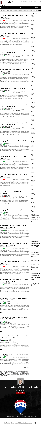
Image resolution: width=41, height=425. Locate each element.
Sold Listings (32, 21)
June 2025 (32, 41)
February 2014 (32, 203)
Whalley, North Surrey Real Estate (35, 283)
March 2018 (32, 141)
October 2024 (32, 50)
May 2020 (32, 111)
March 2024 (32, 58)
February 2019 (32, 128)
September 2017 (33, 149)
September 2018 (33, 133)
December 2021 (33, 89)
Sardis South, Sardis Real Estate (6, 54)
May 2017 (32, 154)
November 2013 (33, 207)
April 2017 (32, 155)
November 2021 (33, 90)
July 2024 (32, 54)
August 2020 (32, 107)
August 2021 (32, 93)
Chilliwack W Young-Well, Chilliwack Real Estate (18, 371)
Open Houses (32, 20)
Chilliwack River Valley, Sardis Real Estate (9, 371)
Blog (27, 7)
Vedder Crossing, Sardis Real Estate (35, 277)
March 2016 (32, 172)
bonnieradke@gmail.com (35, 1)
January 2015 (32, 189)
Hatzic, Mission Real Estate (34, 257)
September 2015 (33, 180)
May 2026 (32, 28)
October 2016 (32, 163)
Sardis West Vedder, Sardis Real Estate (7, 37)
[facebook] (19, 395)
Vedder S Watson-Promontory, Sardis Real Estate (24, 374)
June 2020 (32, 110)
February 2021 (32, 99)
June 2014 (32, 198)
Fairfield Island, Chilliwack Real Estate (35, 251)
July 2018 (32, 136)
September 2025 (33, 37)
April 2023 (32, 71)
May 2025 (32, 42)
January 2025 (32, 47)
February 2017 (32, 158)
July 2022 (32, 80)
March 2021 (32, 98)
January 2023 (32, 73)
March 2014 (32, 202)
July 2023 (32, 67)
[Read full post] (6, 20)
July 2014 (32, 197)
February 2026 (32, 32)
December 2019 (33, 116)
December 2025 (33, 34)
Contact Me (37, 7)
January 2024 (32, 60)
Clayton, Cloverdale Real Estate (35, 245)
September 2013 (33, 210)
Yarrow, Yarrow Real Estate (34, 286)
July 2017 (32, 151)
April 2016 (32, 171)
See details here (19, 39)
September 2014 (33, 194)
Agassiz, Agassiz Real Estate (34, 219)
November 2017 (33, 146)
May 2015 (32, 185)
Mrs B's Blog (32, 17)
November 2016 (33, 162)
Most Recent (32, 24)
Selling (17, 7)
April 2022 (32, 84)
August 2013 (32, 211)
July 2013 (32, 212)
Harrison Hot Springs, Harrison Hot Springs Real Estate (35, 256)
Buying (12, 7)
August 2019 (32, 120)
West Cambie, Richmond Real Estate (35, 280)
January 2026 (32, 33)
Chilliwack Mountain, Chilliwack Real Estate (14, 370)
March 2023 (32, 72)
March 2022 (32, 85)
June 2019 (32, 123)
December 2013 (33, 206)
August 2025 (32, 38)
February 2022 (32, 86)
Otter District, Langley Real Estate (5, 373)
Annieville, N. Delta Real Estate (34, 222)
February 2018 (32, 142)
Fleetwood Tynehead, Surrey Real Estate (9, 372)
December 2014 (33, 190)
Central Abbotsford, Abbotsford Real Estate (15, 369)
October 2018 (32, 132)
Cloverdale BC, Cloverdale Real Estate (35, 246)
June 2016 (32, 168)
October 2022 (32, 76)
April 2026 (32, 29)
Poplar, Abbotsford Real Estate (35, 266)
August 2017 (32, 150)
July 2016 (32, 167)
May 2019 (32, 124)
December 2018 (33, 129)
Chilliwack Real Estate (2, 371)
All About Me (22, 7)
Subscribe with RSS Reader (35, 13)
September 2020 (33, 106)
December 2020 (33, 102)
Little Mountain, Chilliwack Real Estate (35, 260)
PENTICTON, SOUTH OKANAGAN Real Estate (13, 373)
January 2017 (32, 159)
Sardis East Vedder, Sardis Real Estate (35, 270)
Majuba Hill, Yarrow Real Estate (34, 261)
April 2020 (32, 112)
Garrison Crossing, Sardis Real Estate (35, 254)
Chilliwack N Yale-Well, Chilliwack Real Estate (23, 370)
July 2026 (32, 25)
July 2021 (32, 94)
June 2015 (32, 184)
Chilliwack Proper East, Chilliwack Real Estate (8, 19)
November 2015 (33, 177)
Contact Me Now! (20, 392)
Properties (6, 7)
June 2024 (32, 55)
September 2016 (33, 164)
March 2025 (32, 45)
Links (32, 7)
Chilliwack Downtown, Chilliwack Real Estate (24, 369)
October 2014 (32, 193)
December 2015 (33, 176)
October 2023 (32, 63)
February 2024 (32, 59)
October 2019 (32, 119)
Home (1, 7)
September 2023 (33, 64)
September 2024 (33, 51)
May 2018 (32, 138)
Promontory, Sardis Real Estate (35, 267)
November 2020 (33, 103)
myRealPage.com (20, 420)
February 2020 (32, 115)
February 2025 (32, 46)
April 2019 (32, 125)
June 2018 (32, 137)
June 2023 (32, 68)
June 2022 (32, 81)
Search (39, 10)
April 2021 (32, 97)
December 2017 (33, 145)
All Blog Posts (32, 16)
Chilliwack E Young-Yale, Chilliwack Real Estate (5, 370)
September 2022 (33, 77)
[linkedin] (21, 395)
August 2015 (32, 181)
